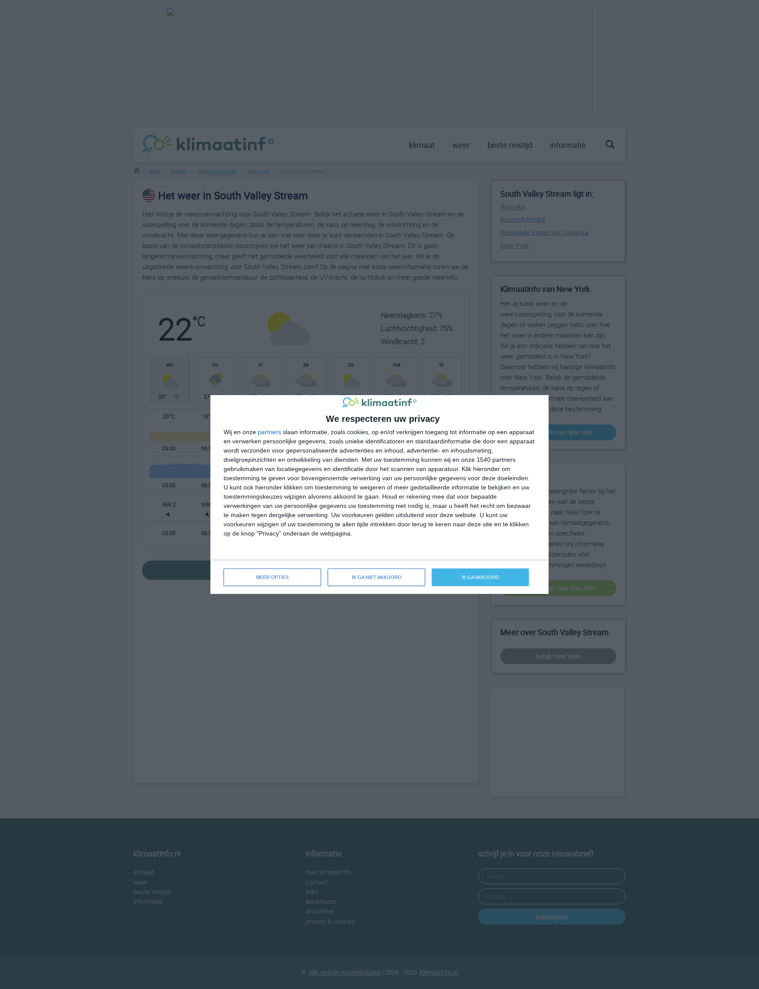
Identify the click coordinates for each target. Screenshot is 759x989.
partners (269, 432)
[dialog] (379, 494)
